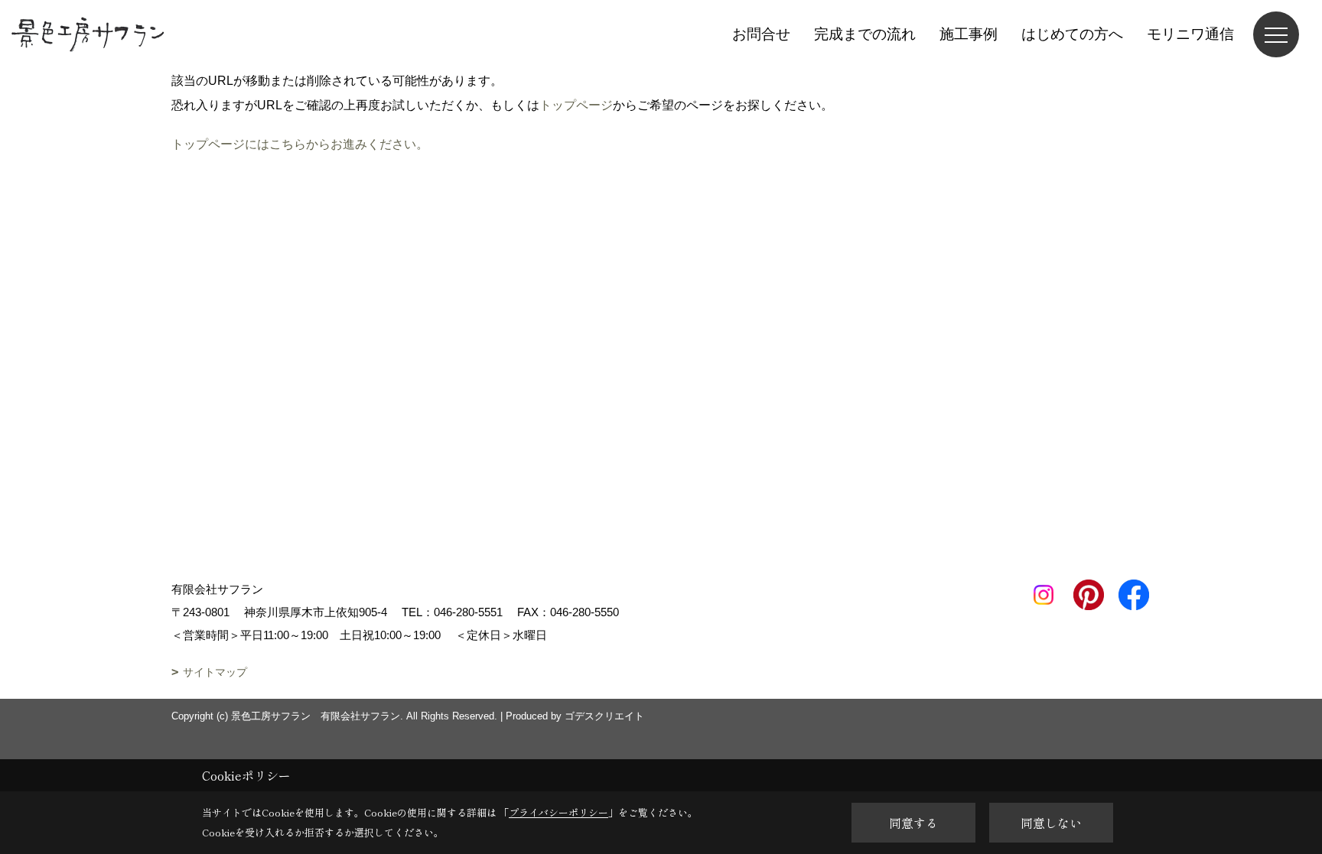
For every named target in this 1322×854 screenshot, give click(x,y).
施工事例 (968, 34)
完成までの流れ (865, 34)
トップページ (576, 105)
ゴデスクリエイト (604, 716)
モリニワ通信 (1190, 34)
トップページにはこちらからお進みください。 (299, 144)
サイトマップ (215, 672)
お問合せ (761, 34)
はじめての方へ (1072, 34)
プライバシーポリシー (558, 812)
